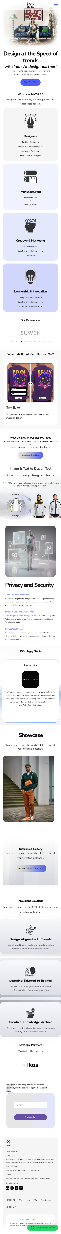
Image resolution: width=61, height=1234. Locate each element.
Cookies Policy (40, 1223)
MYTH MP (11, 1207)
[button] (11, 341)
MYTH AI (10, 1200)
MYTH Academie (42, 1200)
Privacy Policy (32, 1223)
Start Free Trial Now (30, 455)
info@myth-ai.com (12, 1151)
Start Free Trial (30, 82)
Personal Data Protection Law (18, 1223)
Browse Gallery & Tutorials (30, 868)
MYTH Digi (24, 1200)
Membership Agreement (27, 1225)
